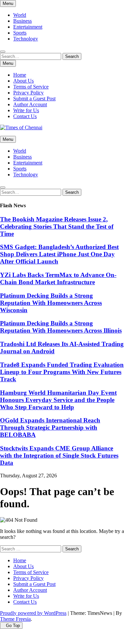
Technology (25, 38)
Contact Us (25, 116)
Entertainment (27, 27)
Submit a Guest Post (34, 98)
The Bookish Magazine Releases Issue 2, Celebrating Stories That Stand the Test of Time (56, 226)
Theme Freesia (15, 619)
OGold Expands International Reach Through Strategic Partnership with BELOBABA (50, 427)
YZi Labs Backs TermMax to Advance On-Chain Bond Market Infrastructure (58, 278)
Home (19, 75)
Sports (19, 33)
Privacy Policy (28, 92)
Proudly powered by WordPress (33, 613)
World (19, 15)
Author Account (30, 104)
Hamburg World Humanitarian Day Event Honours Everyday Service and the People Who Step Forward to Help (58, 400)
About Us (23, 81)
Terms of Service (31, 86)
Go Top (13, 625)
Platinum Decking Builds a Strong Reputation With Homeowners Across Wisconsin (51, 303)
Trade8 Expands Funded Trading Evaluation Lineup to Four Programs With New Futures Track (62, 372)
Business (22, 21)
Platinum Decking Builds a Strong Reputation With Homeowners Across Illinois (61, 327)
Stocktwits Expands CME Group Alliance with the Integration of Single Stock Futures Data (59, 455)
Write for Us (26, 110)
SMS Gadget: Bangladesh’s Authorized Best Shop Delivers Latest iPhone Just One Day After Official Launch (59, 254)
